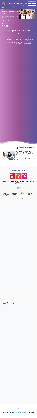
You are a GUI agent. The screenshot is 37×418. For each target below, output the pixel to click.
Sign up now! (6, 25)
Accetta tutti (32, 1)
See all (19, 408)
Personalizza (32, 3)
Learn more (18, 162)
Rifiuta (32, 5)
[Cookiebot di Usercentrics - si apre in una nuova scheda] (3, 7)
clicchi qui (10, 5)
